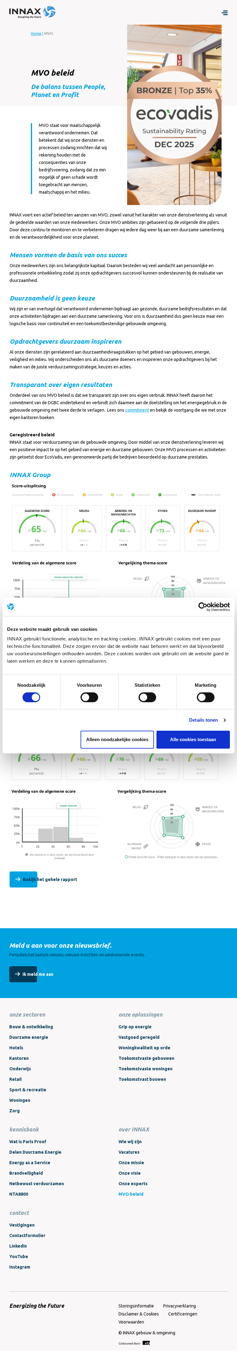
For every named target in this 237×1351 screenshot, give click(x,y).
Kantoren (19, 1058)
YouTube (18, 1256)
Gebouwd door (129, 1343)
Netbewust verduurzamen (36, 1183)
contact (19, 1213)
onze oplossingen (140, 1014)
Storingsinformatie (136, 1305)
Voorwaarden (131, 1322)
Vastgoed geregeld (139, 1037)
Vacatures (128, 1152)
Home (36, 33)
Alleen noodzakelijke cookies (117, 739)
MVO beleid (130, 1194)
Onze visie (129, 1173)
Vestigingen (22, 1225)
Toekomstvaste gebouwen (146, 1058)
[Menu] (224, 12)
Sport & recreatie (27, 1089)
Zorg (14, 1110)
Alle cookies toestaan (193, 739)
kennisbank (24, 1129)
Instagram (19, 1267)
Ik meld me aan (38, 974)
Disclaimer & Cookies (138, 1313)
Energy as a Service (29, 1162)
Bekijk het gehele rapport (50, 879)
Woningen (19, 1100)
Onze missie (131, 1162)
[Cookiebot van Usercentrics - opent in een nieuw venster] (203, 606)
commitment (137, 410)
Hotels (16, 1047)
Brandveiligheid (26, 1173)
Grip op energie (135, 1026)
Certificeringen (182, 1313)
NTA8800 (18, 1194)
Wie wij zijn (130, 1141)
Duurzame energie (28, 1037)
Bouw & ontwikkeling (31, 1026)
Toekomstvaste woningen (145, 1068)
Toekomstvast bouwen (142, 1079)
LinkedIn (18, 1246)
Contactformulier (27, 1235)
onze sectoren (27, 1014)
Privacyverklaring (179, 1305)
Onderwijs (20, 1068)
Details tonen (203, 720)
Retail (15, 1079)
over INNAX (133, 1129)
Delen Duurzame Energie (35, 1152)
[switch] (89, 697)
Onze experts (133, 1183)
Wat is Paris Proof (27, 1141)
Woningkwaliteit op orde (144, 1047)
